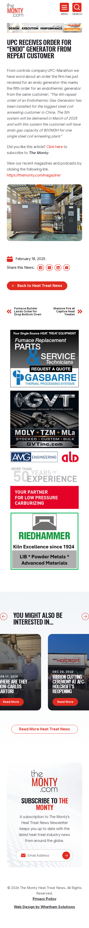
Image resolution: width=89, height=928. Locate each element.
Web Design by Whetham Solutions (44, 907)
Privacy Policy (44, 899)
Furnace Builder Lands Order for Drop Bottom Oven (27, 311)
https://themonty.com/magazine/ (34, 175)
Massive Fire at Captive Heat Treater (64, 311)
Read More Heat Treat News (44, 729)
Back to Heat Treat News (39, 285)
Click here (54, 147)
